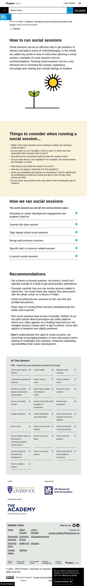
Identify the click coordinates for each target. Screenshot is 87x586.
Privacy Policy (10, 562)
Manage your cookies (69, 575)
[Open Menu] (79, 3)
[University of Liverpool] (22, 489)
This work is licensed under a (48, 579)
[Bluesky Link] (74, 525)
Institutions (29, 21)
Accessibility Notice (34, 562)
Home (21, 21)
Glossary (35, 543)
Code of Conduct (59, 562)
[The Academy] (22, 509)
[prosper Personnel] (13, 3)
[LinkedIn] (77, 525)
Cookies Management (47, 562)
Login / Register (70, 3)
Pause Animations (7, 584)
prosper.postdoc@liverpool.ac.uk (64, 533)
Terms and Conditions (20, 562)
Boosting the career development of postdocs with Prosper (38, 365)
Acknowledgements (40, 536)
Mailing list (24, 543)
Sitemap (23, 550)
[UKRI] (59, 490)
